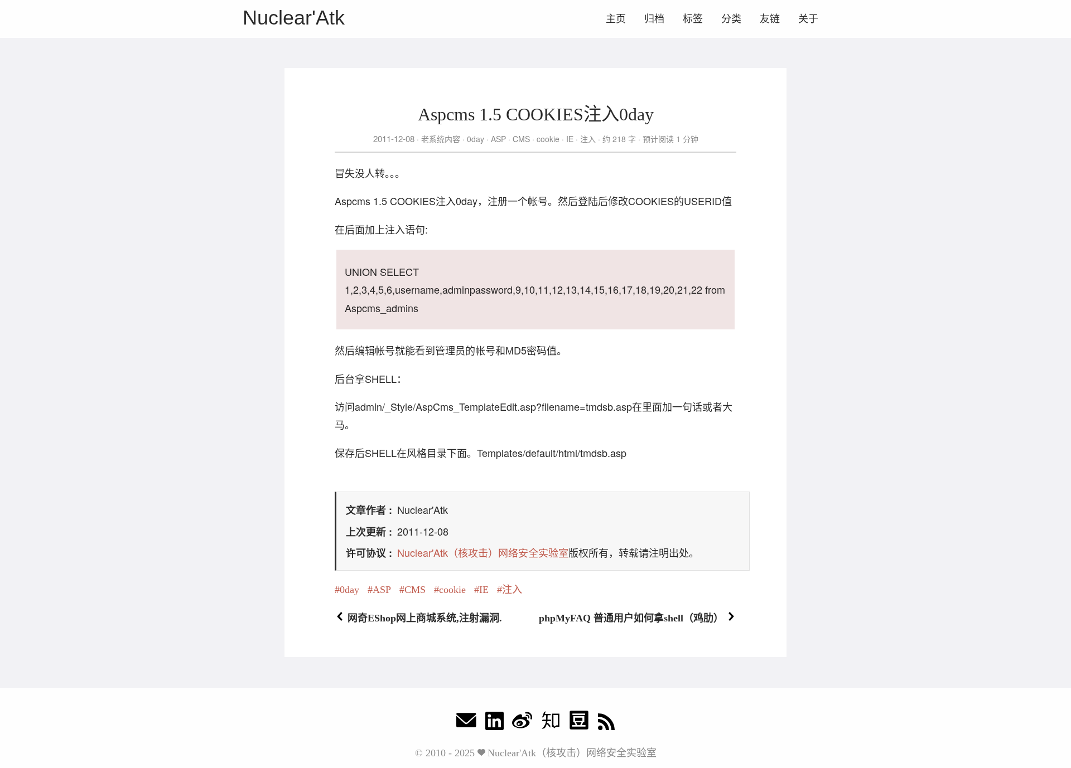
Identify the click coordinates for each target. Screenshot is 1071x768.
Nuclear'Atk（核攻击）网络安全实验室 (482, 552)
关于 (808, 19)
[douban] (579, 723)
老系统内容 (440, 138)
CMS (521, 138)
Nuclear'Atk (294, 17)
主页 (616, 19)
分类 (731, 19)
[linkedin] (494, 723)
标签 (693, 19)
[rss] (606, 723)
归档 (654, 19)
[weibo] (522, 723)
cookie (548, 138)
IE (570, 138)
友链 (770, 19)
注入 (588, 138)
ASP (498, 138)
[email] (466, 723)
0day (475, 138)
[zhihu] (551, 723)
